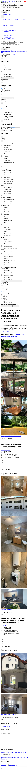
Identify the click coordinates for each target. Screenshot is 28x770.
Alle (3, 109)
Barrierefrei (7, 270)
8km (6, 128)
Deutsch (10, 19)
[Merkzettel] (12, 14)
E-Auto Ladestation (9, 199)
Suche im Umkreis (5, 117)
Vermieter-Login (8, 30)
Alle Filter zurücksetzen (6, 304)
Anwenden (15, 304)
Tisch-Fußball (7, 236)
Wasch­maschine (8, 196)
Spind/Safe (7, 160)
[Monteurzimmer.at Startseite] (8, 1)
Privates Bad (7, 74)
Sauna (5, 231)
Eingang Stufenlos (8, 275)
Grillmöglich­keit (8, 220)
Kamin (6, 154)
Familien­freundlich (9, 252)
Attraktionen (7, 225)
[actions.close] (2, 58)
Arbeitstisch (7, 151)
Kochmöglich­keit (8, 69)
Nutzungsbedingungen (14, 757)
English (4, 19)
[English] (1, 27)
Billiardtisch (7, 212)
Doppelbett (7, 177)
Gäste (8, 10)
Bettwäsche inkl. (8, 149)
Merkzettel (11, 25)
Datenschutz (23, 757)
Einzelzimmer (7, 110)
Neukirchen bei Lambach (9, 336)
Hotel (4, 301)
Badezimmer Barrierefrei (10, 273)
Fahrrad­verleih (8, 209)
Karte (13, 54)
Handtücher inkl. (8, 183)
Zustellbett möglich (9, 179)
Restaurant (7, 244)
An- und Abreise (19, 8)
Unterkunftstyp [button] (4, 284)
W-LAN (6, 65)
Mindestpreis (4, 91)
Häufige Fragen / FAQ (9, 38)
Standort (17, 7)
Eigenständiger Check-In (10, 248)
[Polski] (5, 27)
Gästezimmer (6, 293)
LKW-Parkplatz (8, 76)
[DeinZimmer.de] (9, 747)
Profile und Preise (8, 35)
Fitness (6, 218)
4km (4, 128)
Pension (4, 298)
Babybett (6, 175)
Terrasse (6, 164)
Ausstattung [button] (3, 139)
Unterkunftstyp (4, 282)
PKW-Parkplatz (8, 204)
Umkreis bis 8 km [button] (5, 119)
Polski (16, 19)
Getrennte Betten (8, 72)
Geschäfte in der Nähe (9, 260)
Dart (5, 216)
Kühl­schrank (7, 191)
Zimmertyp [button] (3, 101)
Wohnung (5, 296)
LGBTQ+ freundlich (9, 254)
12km (8, 128)
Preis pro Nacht (4, 79)
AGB (7, 757)
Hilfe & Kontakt (12, 752)
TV (5, 67)
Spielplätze (7, 227)
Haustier (6, 258)
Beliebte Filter (4, 55)
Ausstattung (3, 138)
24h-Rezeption (8, 241)
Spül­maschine (7, 189)
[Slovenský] (7, 27)
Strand (6, 207)
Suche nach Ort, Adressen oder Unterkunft (12, 5)
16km (11, 128)
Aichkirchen (20, 334)
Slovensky (22, 19)
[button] (3, 22)
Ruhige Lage (7, 262)
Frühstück (6, 239)
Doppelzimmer (7, 112)
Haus (4, 295)
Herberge (5, 299)
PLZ (2, 128)
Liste (3, 331)
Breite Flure (7, 277)
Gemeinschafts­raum (9, 162)
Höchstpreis (3, 95)
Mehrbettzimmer (8, 114)
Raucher (6, 265)
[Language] (2, 16)
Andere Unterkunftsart (8, 303)
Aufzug (6, 158)
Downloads (23, 752)
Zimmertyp (3, 99)
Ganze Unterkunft (8, 116)
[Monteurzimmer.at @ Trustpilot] (12, 765)
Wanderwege (7, 222)
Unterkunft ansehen (5, 450)
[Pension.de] (7, 742)
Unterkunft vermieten (6, 14)
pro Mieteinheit (6, 90)
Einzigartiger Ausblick (9, 256)
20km (14, 128)
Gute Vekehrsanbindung (10, 267)
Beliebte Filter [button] (4, 57)
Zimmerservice (8, 246)
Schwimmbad (7, 229)
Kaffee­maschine (8, 187)
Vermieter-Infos (7, 37)
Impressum (3, 757)
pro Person (5, 89)
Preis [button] (2, 80)
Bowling (6, 214)
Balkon (6, 147)
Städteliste (4, 25)
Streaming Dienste (8, 233)
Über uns (18, 752)
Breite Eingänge (8, 279)
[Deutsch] (3, 27)
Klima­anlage (7, 145)
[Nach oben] (1, 731)
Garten (6, 156)
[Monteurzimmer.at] (9, 739)
